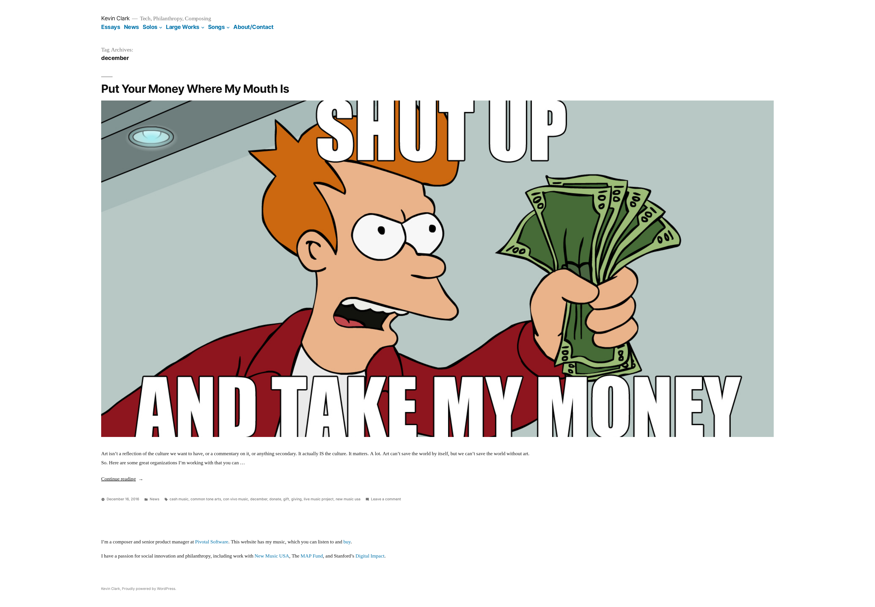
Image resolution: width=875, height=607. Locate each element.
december (258, 499)
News (131, 26)
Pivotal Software (211, 542)
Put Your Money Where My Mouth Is (195, 89)
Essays (110, 26)
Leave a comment (386, 499)
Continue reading (122, 479)
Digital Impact (369, 556)
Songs (216, 26)
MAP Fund (312, 556)
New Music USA (272, 556)
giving (296, 499)
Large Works (182, 26)
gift (286, 499)
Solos (150, 26)
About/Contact (253, 26)
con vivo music (235, 499)
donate (275, 499)
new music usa (348, 499)
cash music (179, 499)
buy (347, 542)
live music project (319, 499)
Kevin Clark (115, 18)
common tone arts (205, 499)
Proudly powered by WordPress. (149, 588)
